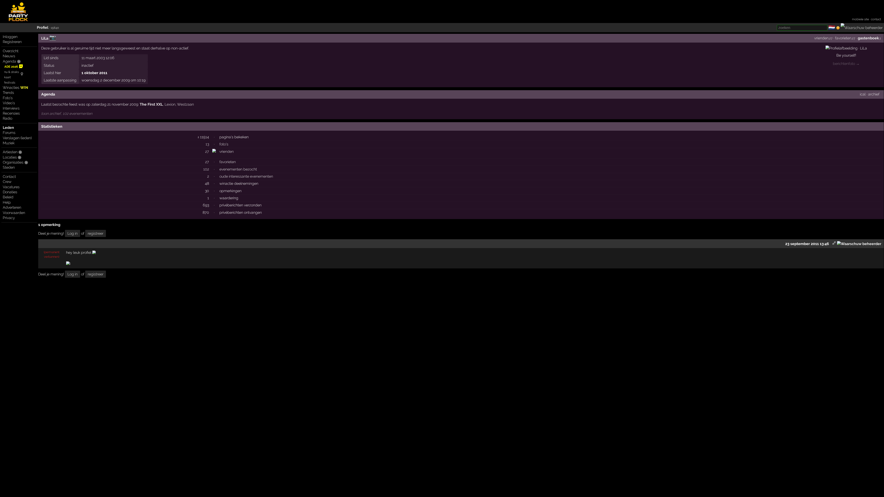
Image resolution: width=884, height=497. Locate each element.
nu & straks (11, 72)
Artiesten (10, 152)
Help (7, 202)
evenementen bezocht (238, 169)
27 (207, 151)
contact (876, 19)
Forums (9, 132)
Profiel (42, 27)
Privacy (9, 218)
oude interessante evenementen (246, 176)
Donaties (10, 192)
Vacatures (11, 187)
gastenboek (868, 38)
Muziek (9, 143)
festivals (9, 82)
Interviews (11, 108)
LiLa (44, 38)
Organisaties (13, 162)
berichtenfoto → (846, 63)
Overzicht (10, 51)
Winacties (15, 87)
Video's (9, 103)
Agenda (9, 61)
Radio (7, 118)
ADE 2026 (11, 66)
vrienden (821, 38)
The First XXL (151, 104)
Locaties (10, 157)
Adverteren (12, 207)
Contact (9, 176)
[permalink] (834, 244)
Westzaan (185, 104)
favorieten (843, 38)
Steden (9, 167)
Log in (72, 233)
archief (873, 94)
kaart (7, 77)
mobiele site (860, 19)
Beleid (8, 197)
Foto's (8, 98)
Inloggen (10, 37)
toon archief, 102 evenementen (66, 113)
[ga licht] (838, 28)
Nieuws (9, 56)
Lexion (170, 104)
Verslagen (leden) (17, 138)
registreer (95, 233)
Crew (7, 181)
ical (863, 94)
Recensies (11, 113)
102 (206, 169)
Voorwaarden (14, 213)
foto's (223, 144)
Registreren (12, 42)
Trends (8, 92)
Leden (8, 127)
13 (207, 144)
